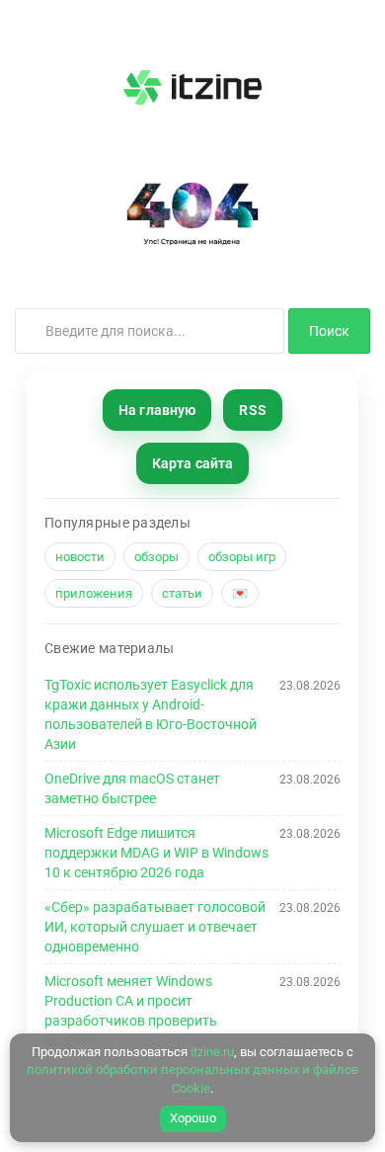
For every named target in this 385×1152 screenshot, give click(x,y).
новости (80, 556)
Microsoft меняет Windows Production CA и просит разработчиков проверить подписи (130, 1010)
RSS (252, 410)
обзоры (156, 556)
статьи (182, 593)
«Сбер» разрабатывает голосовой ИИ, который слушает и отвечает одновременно (155, 926)
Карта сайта (193, 463)
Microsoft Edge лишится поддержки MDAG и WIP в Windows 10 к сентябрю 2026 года (156, 852)
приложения (93, 593)
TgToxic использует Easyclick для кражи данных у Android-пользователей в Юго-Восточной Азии (150, 714)
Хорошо (193, 1118)
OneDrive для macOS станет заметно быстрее (132, 788)
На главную (156, 410)
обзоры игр (241, 556)
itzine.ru (212, 1051)
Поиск (329, 331)
